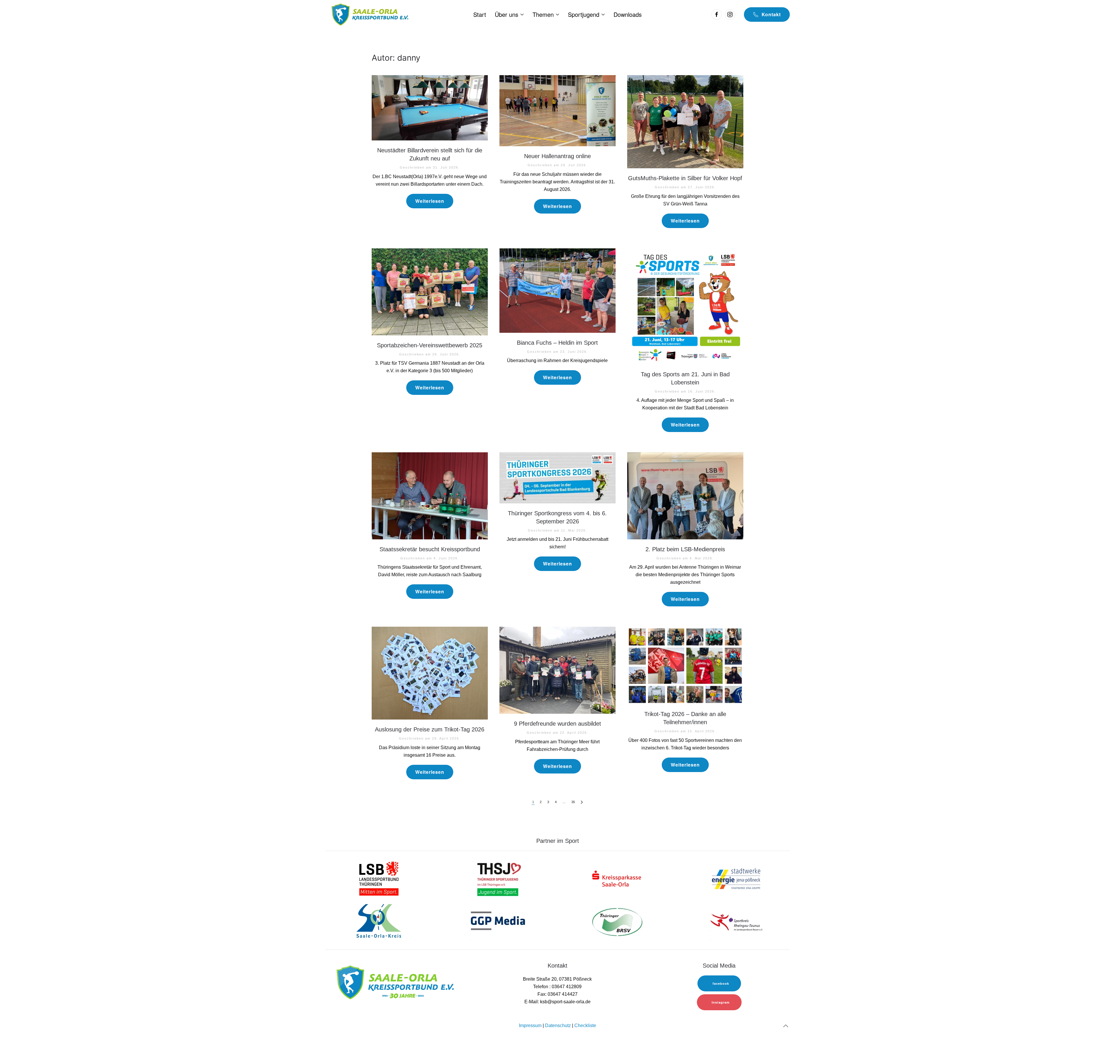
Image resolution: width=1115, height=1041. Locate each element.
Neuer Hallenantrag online (557, 156)
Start (479, 14)
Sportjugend (583, 14)
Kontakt (771, 14)
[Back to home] (369, 14)
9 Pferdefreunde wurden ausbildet (557, 723)
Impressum (530, 1025)
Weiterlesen (429, 201)
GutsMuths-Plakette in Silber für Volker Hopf (685, 178)
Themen (543, 14)
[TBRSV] (617, 921)
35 (573, 802)
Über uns (506, 14)
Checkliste (585, 1025)
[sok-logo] (379, 921)
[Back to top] (786, 1026)
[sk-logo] (617, 878)
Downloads (628, 14)
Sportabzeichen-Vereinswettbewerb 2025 (429, 345)
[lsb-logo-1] (379, 878)
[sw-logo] (736, 878)
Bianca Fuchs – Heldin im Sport (557, 342)
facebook (721, 983)
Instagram (721, 1002)
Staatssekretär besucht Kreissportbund (430, 549)
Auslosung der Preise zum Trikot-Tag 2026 (429, 729)
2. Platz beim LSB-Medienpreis (685, 549)
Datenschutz (558, 1025)
